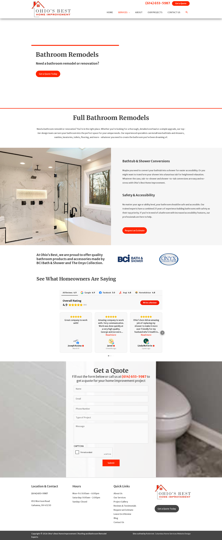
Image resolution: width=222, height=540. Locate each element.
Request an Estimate (123, 510)
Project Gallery (121, 501)
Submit (111, 463)
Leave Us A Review (122, 514)
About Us (118, 493)
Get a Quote (180, 3)
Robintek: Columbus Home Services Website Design (168, 534)
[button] (186, 12)
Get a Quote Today (167, 508)
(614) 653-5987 (157, 3)
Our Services (120, 497)
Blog (116, 518)
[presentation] (93, 452)
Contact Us (119, 522)
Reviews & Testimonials (125, 505)
